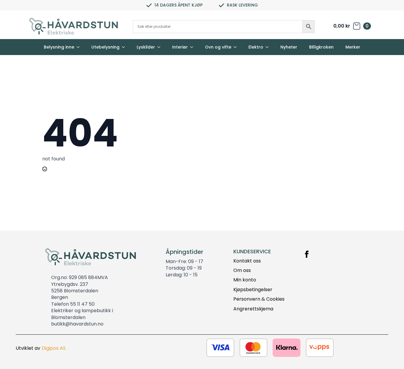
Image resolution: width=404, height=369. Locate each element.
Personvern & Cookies (259, 299)
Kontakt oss (247, 261)
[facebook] (307, 254)
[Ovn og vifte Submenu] (237, 47)
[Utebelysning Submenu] (125, 47)
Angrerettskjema (253, 309)
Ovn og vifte (218, 47)
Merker (352, 47)
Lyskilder (146, 47)
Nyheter (288, 47)
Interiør (180, 47)
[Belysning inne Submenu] (79, 47)
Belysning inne (59, 47)
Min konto (244, 280)
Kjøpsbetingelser (252, 289)
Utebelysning (105, 47)
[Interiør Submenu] (193, 47)
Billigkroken (321, 47)
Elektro (255, 47)
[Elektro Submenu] (268, 47)
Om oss (242, 270)
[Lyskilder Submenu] (160, 47)
